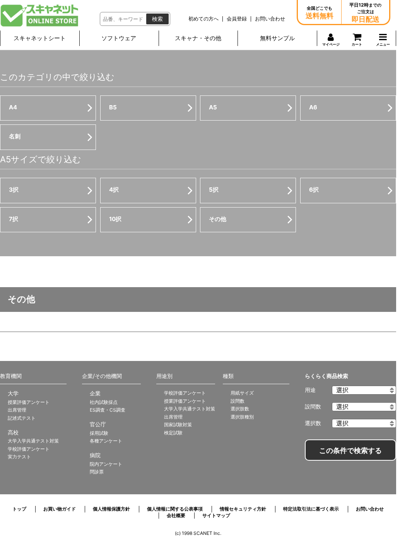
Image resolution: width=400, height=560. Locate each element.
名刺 (15, 136)
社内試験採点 (104, 402)
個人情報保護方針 (111, 509)
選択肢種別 (242, 417)
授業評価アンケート (29, 402)
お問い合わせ (370, 509)
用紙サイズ (242, 393)
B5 (113, 107)
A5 (213, 107)
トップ (19, 509)
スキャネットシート (40, 38)
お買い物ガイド (59, 509)
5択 (214, 189)
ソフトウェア (118, 38)
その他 (217, 219)
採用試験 (99, 433)
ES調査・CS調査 (107, 410)
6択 (314, 189)
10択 (115, 219)
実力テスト (19, 457)
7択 (13, 219)
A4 (13, 107)
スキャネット (39, 15)
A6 (313, 107)
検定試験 (173, 433)
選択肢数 (240, 409)
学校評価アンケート (29, 449)
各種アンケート (106, 441)
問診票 (97, 472)
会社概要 (176, 515)
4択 (114, 189)
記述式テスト (22, 418)
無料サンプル (277, 38)
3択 (14, 189)
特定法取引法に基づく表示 (311, 509)
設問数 (237, 401)
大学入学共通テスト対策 (33, 441)
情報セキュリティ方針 (243, 509)
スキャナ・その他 (198, 38)
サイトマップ (216, 515)
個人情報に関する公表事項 (175, 509)
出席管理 (17, 410)
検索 (157, 19)
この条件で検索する (350, 450)
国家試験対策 (178, 424)
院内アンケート (106, 464)
